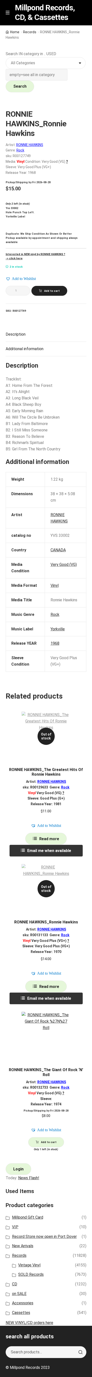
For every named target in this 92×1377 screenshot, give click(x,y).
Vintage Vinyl (29, 1265)
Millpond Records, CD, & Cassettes (45, 12)
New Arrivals (22, 1246)
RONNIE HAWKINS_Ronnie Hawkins (46, 922)
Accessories (22, 1303)
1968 (55, 643)
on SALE (19, 1293)
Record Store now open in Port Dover (44, 1236)
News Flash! (28, 1178)
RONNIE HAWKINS (29, 145)
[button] (21, 278)
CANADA (58, 550)
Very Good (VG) (64, 564)
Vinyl (55, 585)
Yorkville (58, 629)
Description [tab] (16, 334)
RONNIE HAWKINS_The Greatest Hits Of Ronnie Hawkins (46, 772)
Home (14, 32)
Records (29, 32)
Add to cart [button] (48, 1142)
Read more (49, 838)
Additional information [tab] (24, 348)
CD (14, 1284)
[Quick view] (80, 719)
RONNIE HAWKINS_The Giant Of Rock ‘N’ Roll (46, 1072)
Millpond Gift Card (27, 1217)
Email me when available (49, 850)
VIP (15, 1227)
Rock (20, 150)
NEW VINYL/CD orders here (29, 1322)
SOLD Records (31, 1274)
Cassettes (21, 1312)
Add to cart (52, 291)
